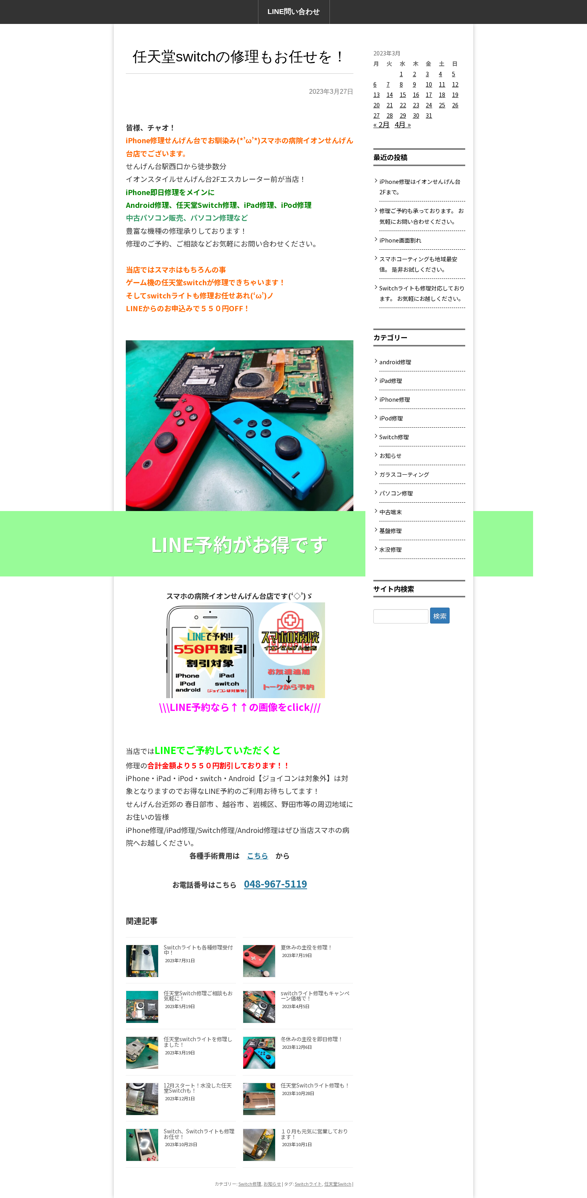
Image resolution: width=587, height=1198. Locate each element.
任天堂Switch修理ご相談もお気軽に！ (198, 995)
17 (429, 95)
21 (390, 105)
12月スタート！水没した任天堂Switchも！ (198, 1088)
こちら (257, 855)
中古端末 (390, 512)
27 (376, 115)
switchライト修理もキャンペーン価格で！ (315, 995)
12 (455, 84)
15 (403, 95)
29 (403, 115)
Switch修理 (249, 1183)
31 (429, 115)
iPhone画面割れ (400, 240)
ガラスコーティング (404, 474)
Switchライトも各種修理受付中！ (198, 949)
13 (376, 95)
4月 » (403, 124)
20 (376, 105)
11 (442, 84)
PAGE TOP (567, 1153)
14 (390, 95)
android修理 (395, 362)
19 (455, 95)
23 (416, 105)
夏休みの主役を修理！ (307, 947)
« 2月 (381, 124)
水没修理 (390, 549)
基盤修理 (390, 531)
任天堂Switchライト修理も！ (315, 1085)
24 (429, 105)
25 (442, 105)
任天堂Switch (337, 1183)
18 (442, 95)
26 (455, 105)
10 (429, 84)
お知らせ (272, 1183)
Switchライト (308, 1183)
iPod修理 (391, 418)
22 (403, 105)
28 (390, 115)
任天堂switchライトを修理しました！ (198, 1041)
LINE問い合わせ (294, 11)
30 (416, 115)
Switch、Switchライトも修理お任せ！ (199, 1133)
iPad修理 (390, 381)
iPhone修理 (394, 399)
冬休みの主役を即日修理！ (312, 1039)
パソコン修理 (396, 493)
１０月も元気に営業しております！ (314, 1133)
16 (416, 95)
